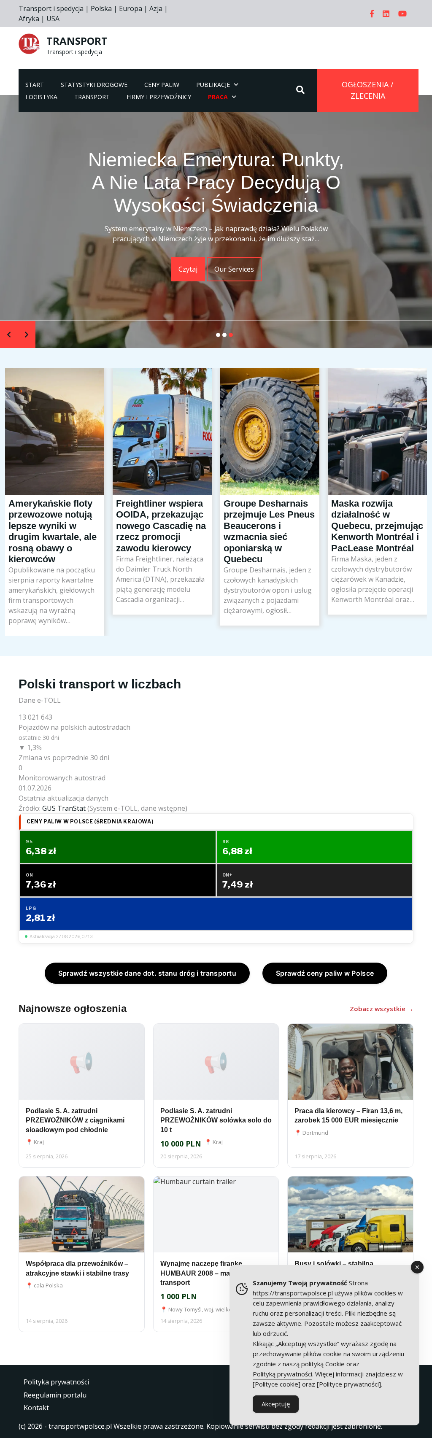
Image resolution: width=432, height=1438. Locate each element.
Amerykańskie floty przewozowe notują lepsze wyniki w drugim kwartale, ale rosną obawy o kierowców (54, 459)
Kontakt (36, 1407)
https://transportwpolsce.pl (293, 1293)
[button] (218, 335)
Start (34, 85)
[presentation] (9, 334)
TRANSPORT (77, 41)
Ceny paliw (161, 85)
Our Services (234, 269)
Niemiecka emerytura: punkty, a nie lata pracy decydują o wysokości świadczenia (216, 182)
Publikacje (213, 85)
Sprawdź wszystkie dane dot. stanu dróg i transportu (147, 973)
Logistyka (41, 97)
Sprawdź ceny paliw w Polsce (325, 973)
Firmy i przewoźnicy (159, 97)
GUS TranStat (64, 808)
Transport (92, 97)
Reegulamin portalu (55, 1395)
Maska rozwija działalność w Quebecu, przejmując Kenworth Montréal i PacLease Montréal (377, 452)
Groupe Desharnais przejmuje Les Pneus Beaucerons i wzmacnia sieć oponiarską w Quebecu (270, 458)
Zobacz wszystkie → (381, 1008)
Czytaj (187, 269)
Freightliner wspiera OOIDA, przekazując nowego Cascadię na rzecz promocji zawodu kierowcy (162, 444)
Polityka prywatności (56, 1382)
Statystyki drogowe (94, 85)
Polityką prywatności (282, 1374)
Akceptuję (276, 1404)
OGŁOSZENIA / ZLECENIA (368, 90)
